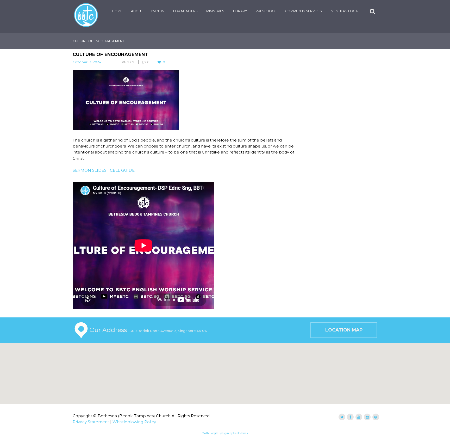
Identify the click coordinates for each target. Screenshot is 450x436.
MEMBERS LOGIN (345, 11)
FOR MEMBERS (185, 11)
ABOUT (137, 11)
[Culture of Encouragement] (186, 100)
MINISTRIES (215, 11)
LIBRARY (240, 11)
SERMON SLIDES (90, 170)
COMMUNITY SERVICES (303, 11)
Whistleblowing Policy (134, 421)
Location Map (343, 330)
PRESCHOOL (266, 11)
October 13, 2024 (87, 62)
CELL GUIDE (122, 170)
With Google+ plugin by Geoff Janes (225, 433)
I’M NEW (157, 11)
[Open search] (373, 11)
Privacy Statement (91, 421)
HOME (117, 11)
